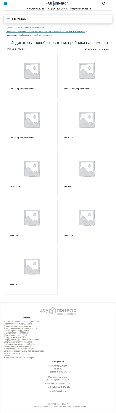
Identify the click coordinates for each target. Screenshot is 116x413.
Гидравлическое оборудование (18, 324)
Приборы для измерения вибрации (19, 344)
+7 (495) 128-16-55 (57, 8)
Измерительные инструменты (17, 326)
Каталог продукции (58, 366)
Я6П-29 (13, 284)
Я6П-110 (68, 235)
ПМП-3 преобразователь (23, 137)
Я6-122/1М (15, 186)
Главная (9, 27)
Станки (7, 355)
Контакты (58, 369)
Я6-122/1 (68, 137)
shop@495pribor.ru (80, 8)
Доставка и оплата (58, 372)
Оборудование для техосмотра (18, 342)
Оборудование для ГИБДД (16, 335)
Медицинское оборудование (16, 333)
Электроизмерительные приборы (19, 358)
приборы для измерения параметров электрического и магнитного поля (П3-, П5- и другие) (45, 31)
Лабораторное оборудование (17, 330)
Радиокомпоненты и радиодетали (19, 349)
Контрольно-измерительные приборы (20, 328)
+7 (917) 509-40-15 (34, 8)
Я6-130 (67, 186)
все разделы (19, 19)
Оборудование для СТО (15, 337)
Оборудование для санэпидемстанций (21, 339)
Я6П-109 (14, 235)
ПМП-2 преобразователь (77, 88)
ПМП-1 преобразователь (23, 88)
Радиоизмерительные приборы (31, 27)
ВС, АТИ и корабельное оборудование (21, 321)
